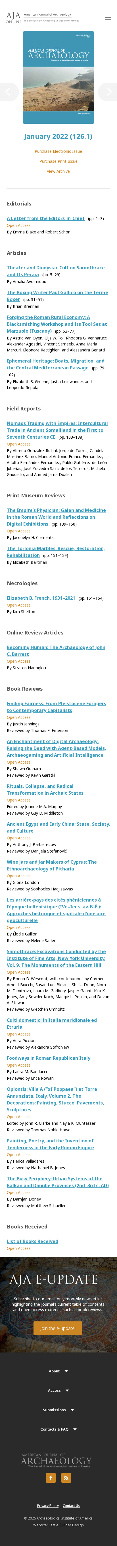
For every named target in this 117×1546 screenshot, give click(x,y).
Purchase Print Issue (58, 161)
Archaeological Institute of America (65, 1518)
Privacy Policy (48, 1505)
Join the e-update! (58, 1328)
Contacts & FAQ (54, 1429)
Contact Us (71, 1505)
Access (54, 1390)
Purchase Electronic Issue (58, 151)
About (54, 1371)
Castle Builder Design (66, 1525)
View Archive (58, 171)
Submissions (54, 1409)
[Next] (107, 92)
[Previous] (9, 92)
